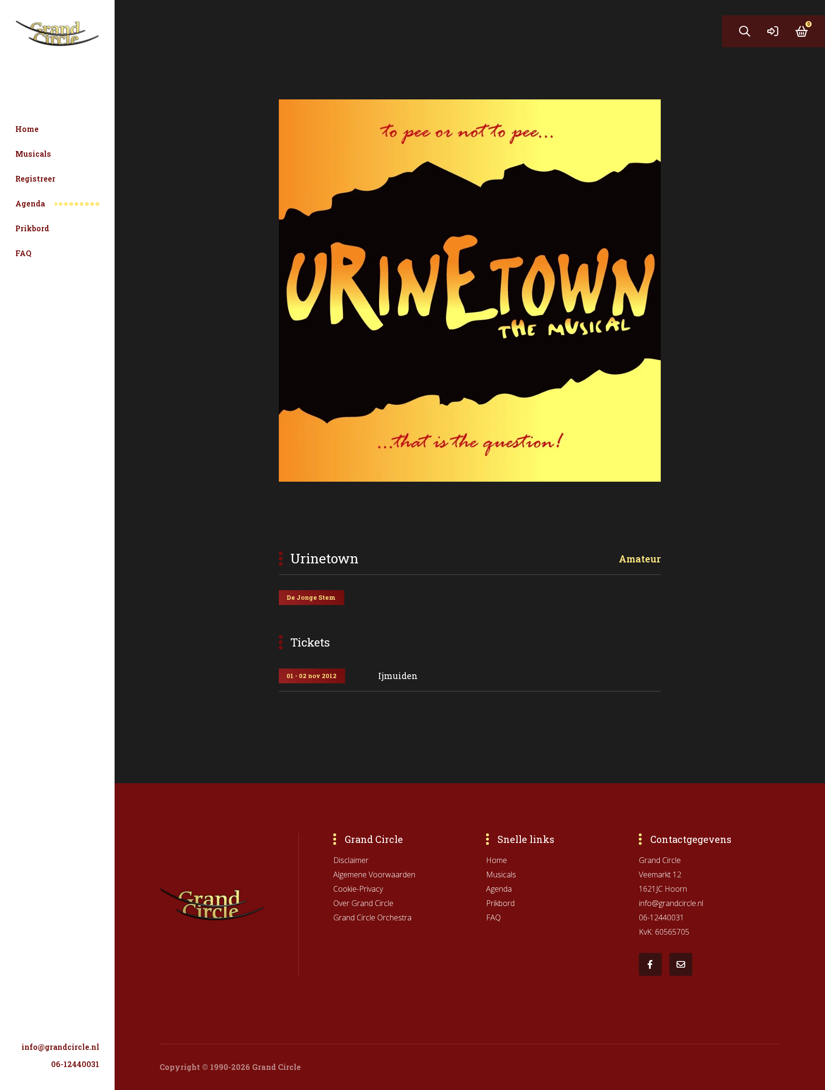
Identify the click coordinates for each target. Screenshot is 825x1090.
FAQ (23, 253)
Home (27, 129)
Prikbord (32, 228)
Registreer (35, 178)
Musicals (33, 154)
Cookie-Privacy (358, 889)
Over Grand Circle (363, 903)
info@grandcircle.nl (60, 1047)
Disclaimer (351, 860)
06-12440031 (75, 1064)
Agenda (30, 203)
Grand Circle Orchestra (372, 917)
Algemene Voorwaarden (374, 874)
